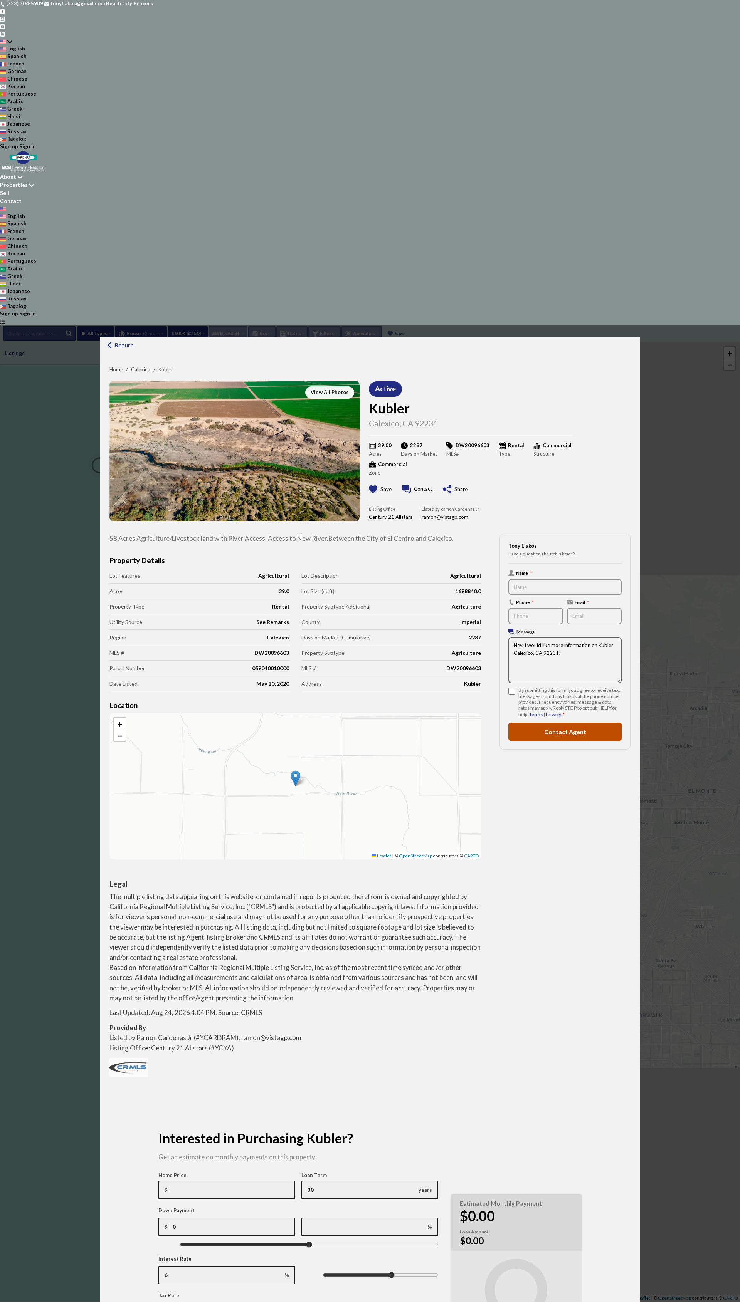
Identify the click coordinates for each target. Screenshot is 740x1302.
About (8, 176)
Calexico (140, 369)
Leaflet (383, 856)
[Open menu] (2, 322)
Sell (4, 193)
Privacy (553, 714)
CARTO (471, 856)
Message (526, 631)
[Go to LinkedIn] (2, 33)
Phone (525, 602)
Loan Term (314, 1175)
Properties (14, 184)
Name (524, 572)
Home (116, 369)
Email (582, 602)
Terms (536, 714)
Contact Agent (565, 731)
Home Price (172, 1175)
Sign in (27, 146)
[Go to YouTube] (2, 26)
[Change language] (6, 41)
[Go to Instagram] (2, 18)
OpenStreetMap (415, 856)
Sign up (9, 146)
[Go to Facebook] (2, 11)
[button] (295, 778)
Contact (11, 201)
